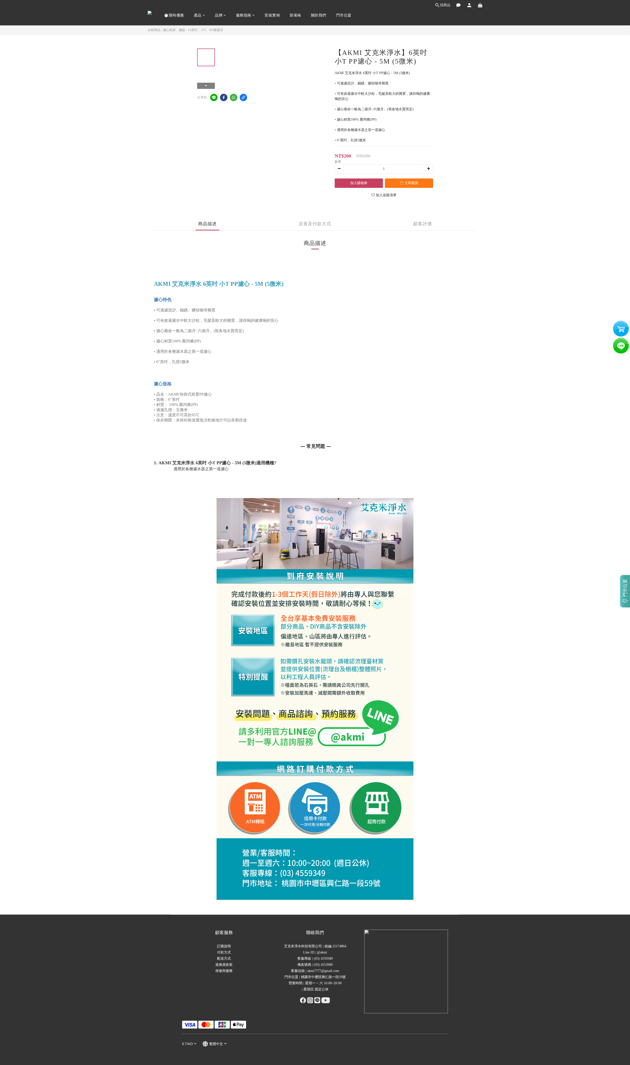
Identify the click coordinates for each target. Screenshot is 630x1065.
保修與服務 (224, 971)
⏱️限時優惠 (174, 15)
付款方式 (224, 952)
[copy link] (243, 97)
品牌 (218, 15)
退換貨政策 (224, 965)
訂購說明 (224, 946)
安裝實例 (272, 15)
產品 (198, 15)
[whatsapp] (233, 97)
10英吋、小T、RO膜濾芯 (205, 30)
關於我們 (318, 15)
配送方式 (224, 958)
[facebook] (223, 97)
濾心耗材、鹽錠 (174, 30)
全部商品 (154, 30)
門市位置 (343, 15)
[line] (214, 97)
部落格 (295, 15)
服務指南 (243, 15)
